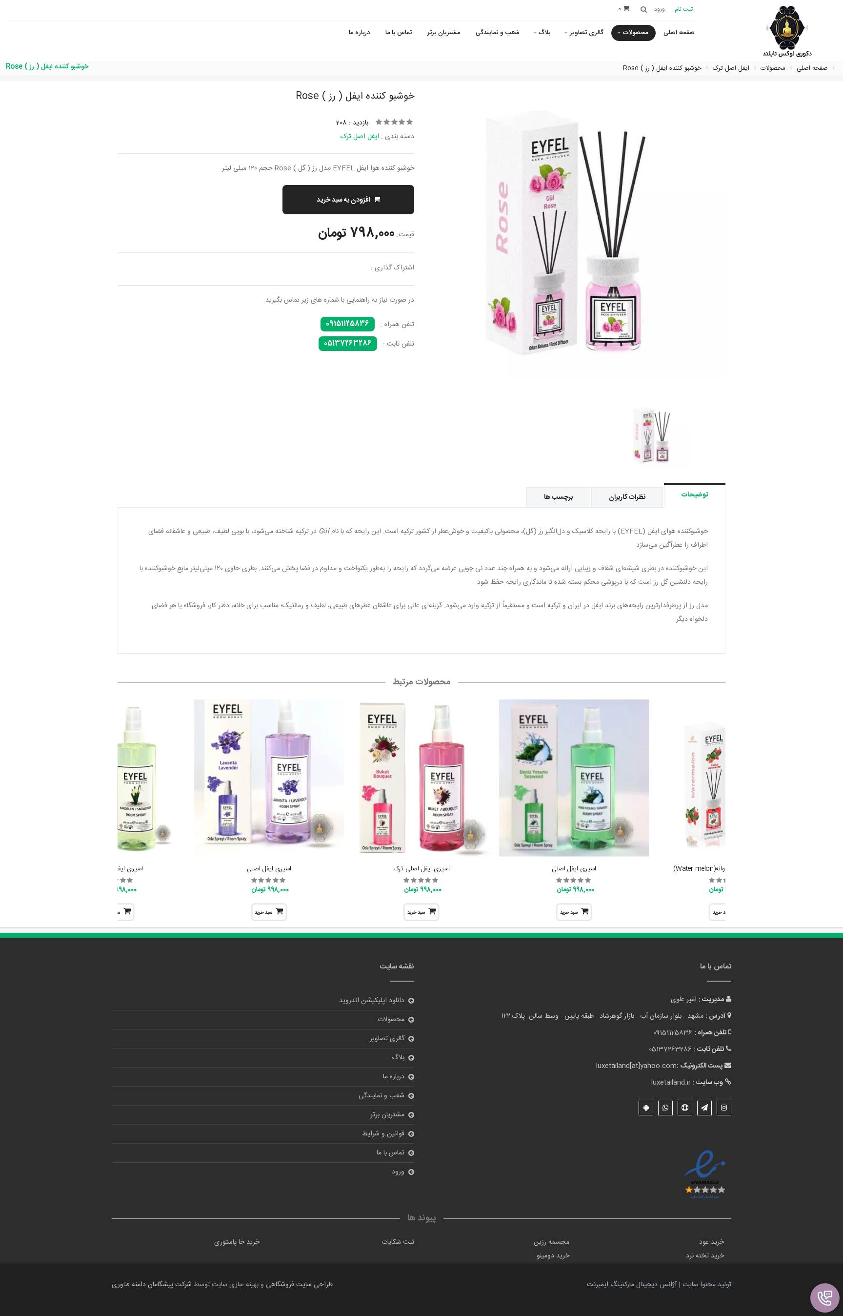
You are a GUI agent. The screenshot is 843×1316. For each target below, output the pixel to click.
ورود (398, 1172)
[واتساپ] (665, 1108)
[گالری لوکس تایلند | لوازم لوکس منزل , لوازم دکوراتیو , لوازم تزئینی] (787, 32)
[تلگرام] (704, 1108)
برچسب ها (558, 497)
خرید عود (711, 1242)
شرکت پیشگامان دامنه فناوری (152, 1285)
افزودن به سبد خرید (343, 200)
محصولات (635, 32)
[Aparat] (685, 1108)
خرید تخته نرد (705, 1256)
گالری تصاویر (586, 32)
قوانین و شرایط (383, 1134)
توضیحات (695, 495)
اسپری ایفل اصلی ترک (422, 869)
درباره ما (359, 32)
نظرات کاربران (627, 497)
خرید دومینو (553, 1256)
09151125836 (347, 324)
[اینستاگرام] (724, 1108)
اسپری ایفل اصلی (574, 869)
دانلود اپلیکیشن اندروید (371, 1001)
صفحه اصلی (679, 32)
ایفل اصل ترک (360, 137)
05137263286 (348, 344)
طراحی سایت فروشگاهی (298, 1285)
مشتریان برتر (443, 32)
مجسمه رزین (551, 1242)
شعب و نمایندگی (498, 32)
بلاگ (544, 32)
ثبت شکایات (397, 1242)
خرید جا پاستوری (237, 1242)
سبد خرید (569, 913)
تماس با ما (398, 32)
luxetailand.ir (671, 1083)
